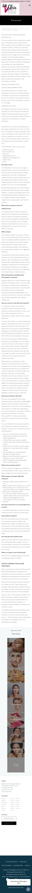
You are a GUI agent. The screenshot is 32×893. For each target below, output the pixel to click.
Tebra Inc (16, 861)
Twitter (28, 1)
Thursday (10, 804)
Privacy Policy (23, 861)
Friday (10, 806)
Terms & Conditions (7, 865)
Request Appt (9, 823)
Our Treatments (6, 30)
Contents (21, 28)
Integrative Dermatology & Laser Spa (9, 28)
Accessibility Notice (18, 865)
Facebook (16, 1)
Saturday (10, 808)
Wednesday (10, 802)
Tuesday (10, 800)
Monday (10, 798)
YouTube (22, 1)
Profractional (15, 30)
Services (27, 28)
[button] (30, 5)
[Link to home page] (13, 9)
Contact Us (27, 865)
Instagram (11, 1)
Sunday (7, 810)
